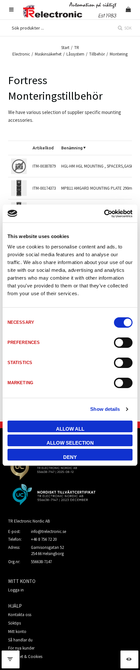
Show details (105, 409)
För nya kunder (21, 648)
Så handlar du (20, 640)
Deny (70, 457)
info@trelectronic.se (48, 531)
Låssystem (75, 54)
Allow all (70, 429)
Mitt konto (17, 631)
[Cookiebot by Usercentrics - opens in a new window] (104, 213)
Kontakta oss (19, 614)
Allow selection (70, 443)
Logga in (16, 590)
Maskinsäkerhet (48, 54)
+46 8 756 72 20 (44, 539)
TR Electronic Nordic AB (29, 521)
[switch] (123, 342)
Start (65, 47)
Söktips (14, 623)
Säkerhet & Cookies (25, 656)
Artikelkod (43, 147)
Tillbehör (97, 54)
